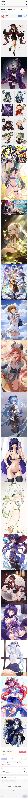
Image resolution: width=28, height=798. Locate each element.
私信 (25, 16)
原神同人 (4, 12)
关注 (20, 16)
